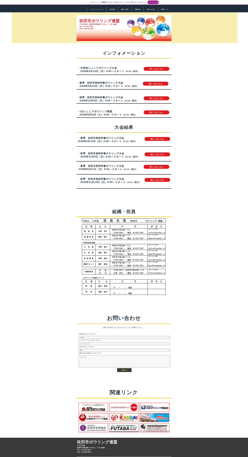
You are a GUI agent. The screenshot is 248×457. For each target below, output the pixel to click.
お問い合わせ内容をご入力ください (90, 353)
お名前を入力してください (87, 334)
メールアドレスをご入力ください (89, 340)
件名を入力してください (87, 346)
